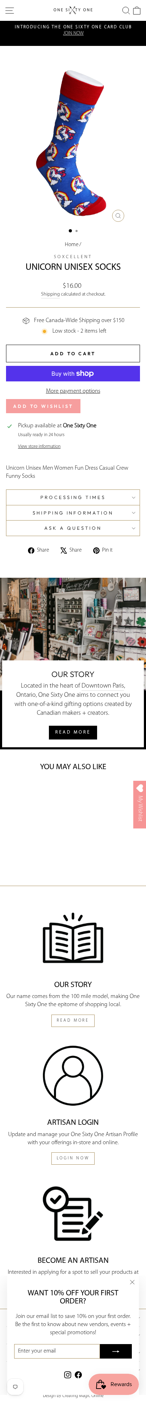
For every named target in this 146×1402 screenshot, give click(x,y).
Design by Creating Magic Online (73, 1396)
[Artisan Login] (73, 1075)
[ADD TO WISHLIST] (17, 791)
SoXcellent (73, 257)
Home (71, 245)
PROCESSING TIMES (73, 497)
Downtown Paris (103, 686)
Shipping (50, 294)
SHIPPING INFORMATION (73, 513)
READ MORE (72, 732)
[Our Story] (73, 937)
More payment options (73, 391)
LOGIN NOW (73, 1158)
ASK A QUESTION (73, 528)
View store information (39, 446)
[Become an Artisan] (73, 1213)
